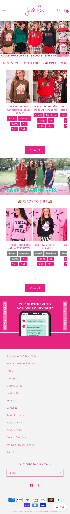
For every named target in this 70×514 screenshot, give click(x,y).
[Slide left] (27, 140)
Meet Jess (12, 378)
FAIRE (10, 370)
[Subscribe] (59, 473)
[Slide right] (42, 140)
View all (35, 150)
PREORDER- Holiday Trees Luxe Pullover (45, 108)
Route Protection (16, 415)
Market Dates (14, 385)
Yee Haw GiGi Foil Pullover (45, 246)
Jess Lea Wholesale (26, 511)
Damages (12, 407)
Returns (11, 400)
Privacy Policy (14, 429)
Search (11, 452)
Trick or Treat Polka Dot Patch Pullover (19, 246)
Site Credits (53, 511)
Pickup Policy (14, 422)
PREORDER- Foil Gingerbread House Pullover (19, 109)
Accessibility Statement (20, 444)
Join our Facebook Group (21, 363)
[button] (4, 10)
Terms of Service (16, 437)
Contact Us (13, 393)
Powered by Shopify (41, 511)
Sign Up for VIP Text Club (21, 356)
